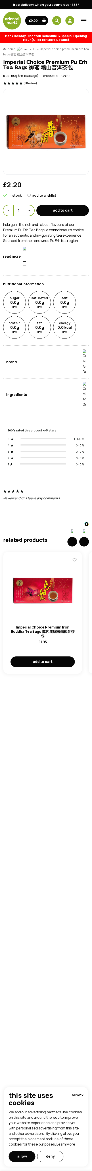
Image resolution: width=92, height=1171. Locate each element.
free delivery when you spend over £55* (46, 4)
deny (50, 1156)
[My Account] (69, 20)
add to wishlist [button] (44, 195)
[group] (46, 500)
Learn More (65, 1144)
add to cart (63, 210)
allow (22, 1156)
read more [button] (12, 256)
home (11, 49)
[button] (36, 20)
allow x (78, 1095)
